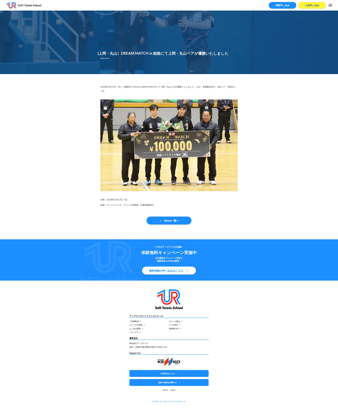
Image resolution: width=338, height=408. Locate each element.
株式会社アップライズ (138, 343)
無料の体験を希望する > (169, 382)
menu (330, 5)
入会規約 (172, 390)
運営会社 (165, 390)
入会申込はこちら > (169, 373)
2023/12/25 (104, 58)
